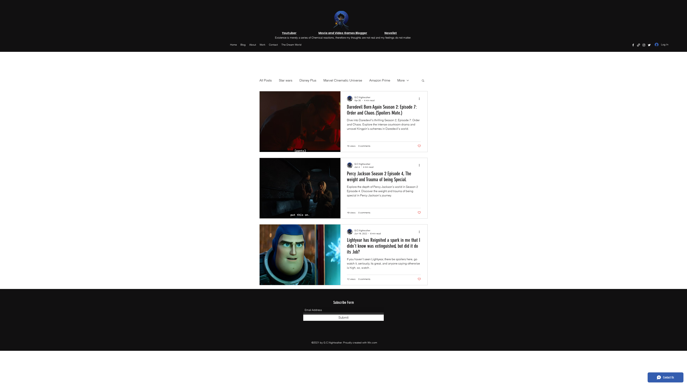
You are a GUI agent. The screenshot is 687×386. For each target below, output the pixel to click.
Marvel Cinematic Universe (342, 80)
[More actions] (420, 98)
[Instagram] (644, 45)
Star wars (285, 80)
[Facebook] (633, 45)
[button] (423, 81)
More (401, 80)
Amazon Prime (379, 80)
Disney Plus (307, 80)
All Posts (265, 80)
